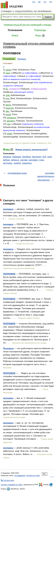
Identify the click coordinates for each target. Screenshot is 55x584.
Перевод (21, 59)
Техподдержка (19, 475)
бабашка (16, 156)
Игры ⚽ (40, 35)
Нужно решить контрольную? (31, 149)
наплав (23, 160)
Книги (15, 35)
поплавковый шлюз (17, 173)
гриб (49, 156)
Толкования (15, 30)
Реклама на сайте (33, 475)
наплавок (33, 160)
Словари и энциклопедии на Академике (26, 11)
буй (44, 156)
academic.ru (12, 5)
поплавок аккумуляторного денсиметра (45, 176)
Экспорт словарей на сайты (11, 484)
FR (50, 2)
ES (45, 2)
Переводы (40, 30)
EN (33, 2)
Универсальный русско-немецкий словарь (27, 25)
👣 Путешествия (7, 480)
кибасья (15, 160)
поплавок (8, 209)
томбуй (17, 163)
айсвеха (7, 156)
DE (39, 2)
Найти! (48, 17)
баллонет (36, 156)
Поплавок (8, 348)
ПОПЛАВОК (9, 274)
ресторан (7, 163)
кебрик (6, 160)
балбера (26, 156)
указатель (27, 163)
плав (41, 160)
